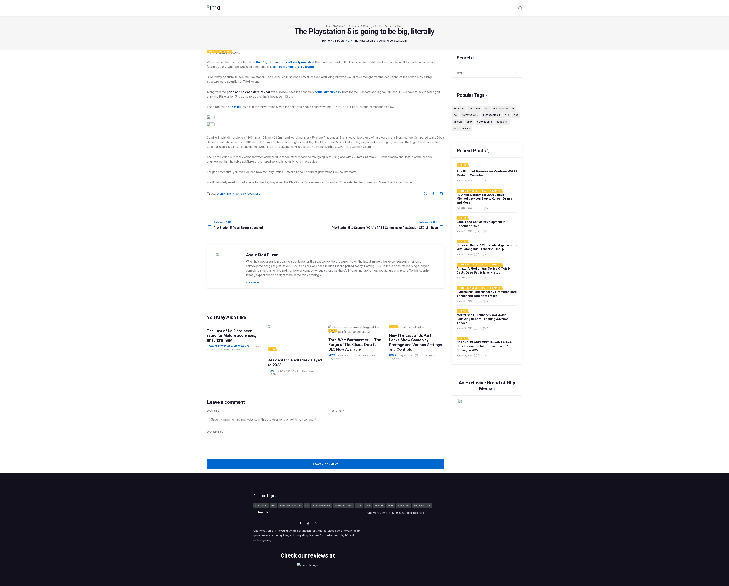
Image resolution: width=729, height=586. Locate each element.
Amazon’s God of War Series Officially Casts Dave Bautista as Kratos (483, 270)
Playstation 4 (224, 346)
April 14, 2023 (344, 355)
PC (455, 115)
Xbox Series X (462, 128)
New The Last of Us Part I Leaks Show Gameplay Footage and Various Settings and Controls (415, 342)
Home (326, 40)
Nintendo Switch (503, 109)
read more (253, 282)
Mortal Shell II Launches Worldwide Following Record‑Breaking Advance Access (483, 319)
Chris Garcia (223, 349)
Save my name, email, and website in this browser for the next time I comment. (264, 419)
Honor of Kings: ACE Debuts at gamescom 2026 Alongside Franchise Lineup (487, 247)
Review (458, 122)
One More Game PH (379, 512)
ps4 (507, 115)
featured (220, 194)
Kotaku (236, 107)
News (328, 26)
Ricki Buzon (385, 26)
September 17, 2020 (358, 26)
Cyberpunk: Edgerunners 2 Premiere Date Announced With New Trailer (487, 294)
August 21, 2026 (464, 231)
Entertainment (469, 191)
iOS (487, 109)
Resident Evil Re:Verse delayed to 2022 (295, 362)
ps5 (516, 115)
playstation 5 (233, 194)
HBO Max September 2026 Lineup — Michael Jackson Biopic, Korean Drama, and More (485, 199)
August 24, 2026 (464, 181)
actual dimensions (328, 92)
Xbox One (502, 122)
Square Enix (484, 122)
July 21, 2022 (405, 355)
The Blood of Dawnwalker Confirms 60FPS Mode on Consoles (487, 173)
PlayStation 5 (339, 26)
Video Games (241, 346)
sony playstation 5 (250, 194)
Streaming (495, 191)
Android (459, 109)
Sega (470, 122)
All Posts (339, 40)
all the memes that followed (293, 67)
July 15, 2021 (284, 371)
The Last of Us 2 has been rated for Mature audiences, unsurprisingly (231, 335)
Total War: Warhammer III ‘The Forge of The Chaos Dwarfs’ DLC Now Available (354, 344)
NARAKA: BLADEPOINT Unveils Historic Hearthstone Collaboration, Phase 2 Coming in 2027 (485, 346)
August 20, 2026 (464, 328)
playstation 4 (470, 115)
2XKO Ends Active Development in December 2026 (481, 224)
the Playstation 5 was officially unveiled (285, 62)
